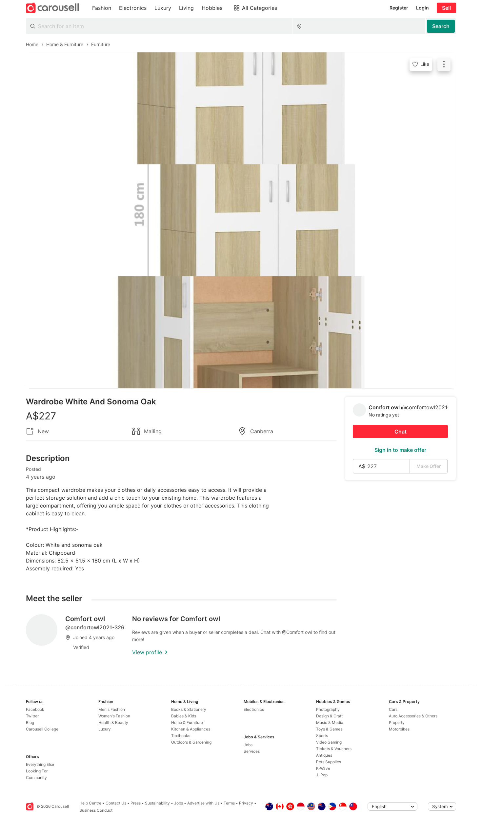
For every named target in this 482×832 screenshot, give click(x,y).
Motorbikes (399, 729)
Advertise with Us (203, 803)
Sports (322, 735)
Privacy (246, 803)
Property (397, 722)
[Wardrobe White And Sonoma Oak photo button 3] (241, 332)
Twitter (32, 715)
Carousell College (42, 729)
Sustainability (157, 803)
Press (136, 803)
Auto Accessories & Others (413, 715)
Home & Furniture (187, 722)
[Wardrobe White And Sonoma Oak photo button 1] (241, 108)
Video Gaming (329, 742)
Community (36, 777)
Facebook (35, 709)
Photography (328, 709)
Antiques (324, 755)
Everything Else (40, 764)
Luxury (104, 729)
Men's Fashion (111, 709)
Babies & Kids (183, 715)
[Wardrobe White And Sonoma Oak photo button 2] (241, 220)
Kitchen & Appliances (190, 729)
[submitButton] (441, 26)
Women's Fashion (114, 715)
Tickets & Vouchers (333, 748)
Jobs (248, 744)
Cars (393, 709)
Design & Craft (329, 715)
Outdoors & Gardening (191, 742)
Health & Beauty (113, 722)
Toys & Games (329, 729)
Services (252, 751)
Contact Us (116, 803)
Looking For (37, 770)
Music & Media (329, 722)
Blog (30, 722)
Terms (229, 803)
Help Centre (90, 803)
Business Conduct (95, 810)
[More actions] (444, 64)
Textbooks (180, 735)
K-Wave (323, 768)
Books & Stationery (188, 709)
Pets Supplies (328, 761)
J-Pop (322, 774)
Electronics (254, 709)
